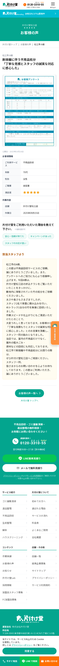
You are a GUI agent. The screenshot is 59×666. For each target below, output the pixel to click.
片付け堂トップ (9, 44)
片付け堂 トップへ (29, 400)
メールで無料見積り (32, 468)
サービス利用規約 (34, 475)
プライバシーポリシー (12, 475)
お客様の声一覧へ (28, 393)
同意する (29, 651)
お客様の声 (25, 44)
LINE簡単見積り (32, 458)
